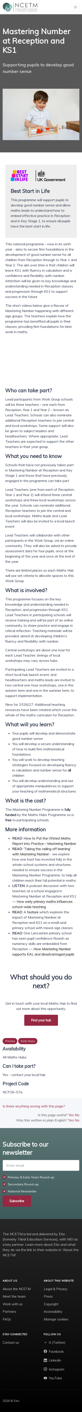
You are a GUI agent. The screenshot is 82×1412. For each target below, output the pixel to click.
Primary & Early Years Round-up (31, 1177)
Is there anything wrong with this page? (34, 1106)
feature (32, 912)
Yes (71, 1115)
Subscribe (16, 1201)
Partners (9, 1311)
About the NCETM (17, 1289)
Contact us (11, 1342)
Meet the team (14, 1296)
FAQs (7, 1319)
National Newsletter (22, 1191)
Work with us (13, 1304)
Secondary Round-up (23, 1184)
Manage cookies (56, 1319)
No (77, 1115)
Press (48, 1296)
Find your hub (41, 1020)
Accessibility (53, 1311)
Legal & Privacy (55, 1289)
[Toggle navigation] (75, 7)
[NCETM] (20, 7)
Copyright (51, 1304)
